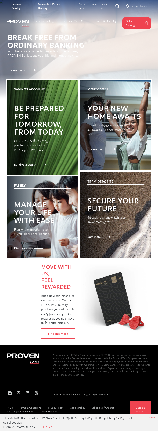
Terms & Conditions (30, 407)
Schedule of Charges (103, 407)
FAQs (10, 407)
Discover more (16, 70)
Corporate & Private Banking (49, 6)
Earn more (94, 236)
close (152, 417)
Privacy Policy (55, 407)
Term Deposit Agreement (20, 411)
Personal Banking (16, 6)
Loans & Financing (106, 21)
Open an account (140, 409)
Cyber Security (49, 411)
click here (47, 427)
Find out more (58, 333)
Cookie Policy (77, 407)
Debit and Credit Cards (74, 21)
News (94, 3)
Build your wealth (25, 164)
